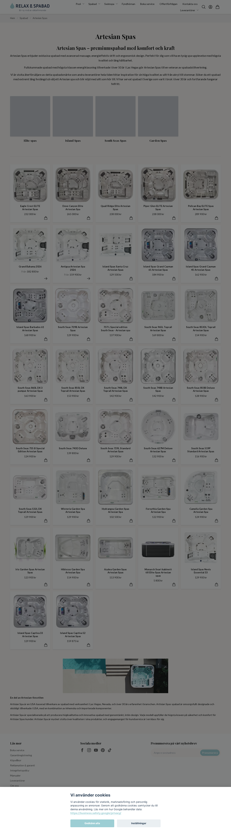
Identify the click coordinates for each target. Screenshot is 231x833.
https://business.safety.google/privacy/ (95, 813)
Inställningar (138, 823)
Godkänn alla (92, 823)
